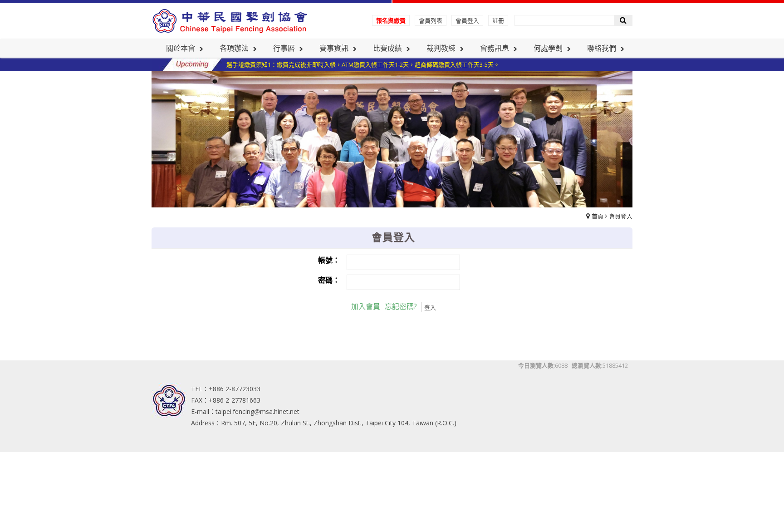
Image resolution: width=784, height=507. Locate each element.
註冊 (498, 20)
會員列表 (430, 20)
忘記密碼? (401, 306)
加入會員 (365, 306)
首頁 (597, 216)
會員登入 (467, 20)
